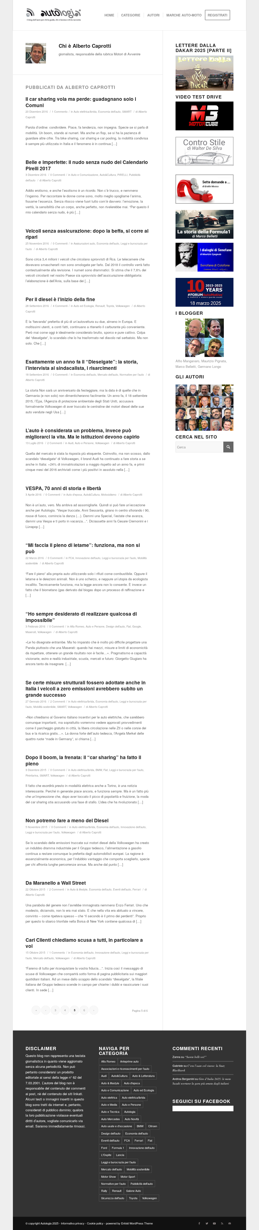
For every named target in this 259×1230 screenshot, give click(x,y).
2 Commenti (54, 443)
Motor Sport (128, 1176)
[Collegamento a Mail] (229, 1223)
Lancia (120, 1155)
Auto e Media (109, 1104)
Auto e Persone (84, 443)
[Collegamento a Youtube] (214, 1223)
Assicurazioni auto (84, 243)
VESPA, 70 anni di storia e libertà (63, 488)
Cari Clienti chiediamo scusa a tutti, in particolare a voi (84, 943)
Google (136, 626)
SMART (127, 111)
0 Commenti (57, 175)
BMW (99, 770)
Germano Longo (209, 366)
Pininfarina (32, 775)
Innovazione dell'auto (87, 558)
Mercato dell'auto (108, 374)
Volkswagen (123, 306)
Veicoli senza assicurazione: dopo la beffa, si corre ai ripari (87, 233)
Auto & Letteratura (143, 1076)
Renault (100, 306)
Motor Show (108, 1176)
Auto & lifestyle (79, 889)
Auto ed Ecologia (84, 306)
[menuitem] (109, 15)
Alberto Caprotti (51, 180)
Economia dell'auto (109, 111)
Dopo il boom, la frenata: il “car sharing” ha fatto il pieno (83, 760)
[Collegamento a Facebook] (199, 1223)
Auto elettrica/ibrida (85, 111)
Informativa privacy (72, 1223)
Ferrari (137, 889)
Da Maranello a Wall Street (56, 882)
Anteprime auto (129, 1061)
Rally (104, 1191)
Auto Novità (132, 1119)
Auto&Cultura (108, 175)
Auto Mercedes (110, 1119)
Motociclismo (108, 494)
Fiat (128, 626)
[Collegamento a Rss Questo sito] (222, 1223)
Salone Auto (133, 1191)
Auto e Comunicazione (84, 175)
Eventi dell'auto (122, 889)
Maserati (31, 632)
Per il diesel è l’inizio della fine (60, 299)
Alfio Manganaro (187, 360)
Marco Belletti (186, 366)
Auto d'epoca (74, 494)
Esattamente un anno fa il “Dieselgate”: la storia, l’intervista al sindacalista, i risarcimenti (82, 364)
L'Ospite (106, 1155)
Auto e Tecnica (110, 1112)
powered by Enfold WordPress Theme (129, 1223)
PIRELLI (122, 175)
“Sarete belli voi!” (195, 1057)
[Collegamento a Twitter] (207, 1223)
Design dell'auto (115, 626)
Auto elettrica (109, 1097)
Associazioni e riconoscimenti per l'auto (125, 1069)
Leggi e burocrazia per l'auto (119, 558)
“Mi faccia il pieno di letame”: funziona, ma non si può (83, 548)
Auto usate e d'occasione (116, 1126)
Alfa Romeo (77, 626)
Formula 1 (118, 1148)
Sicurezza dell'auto (112, 1198)
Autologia (129, 1112)
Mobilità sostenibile (44, 707)
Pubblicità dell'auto (142, 1183)
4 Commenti (60, 306)
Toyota (110, 306)
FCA (71, 558)
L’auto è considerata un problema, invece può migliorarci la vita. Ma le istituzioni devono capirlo (83, 433)
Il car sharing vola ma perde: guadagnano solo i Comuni (81, 102)
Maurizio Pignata (213, 360)
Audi (70, 443)
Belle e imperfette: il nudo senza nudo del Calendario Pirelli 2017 (87, 165)
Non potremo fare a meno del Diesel (67, 820)
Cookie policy (95, 1223)
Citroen (152, 1126)
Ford (104, 1148)
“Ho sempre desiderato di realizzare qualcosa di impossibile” (81, 616)
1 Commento (60, 111)
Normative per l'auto (132, 374)
